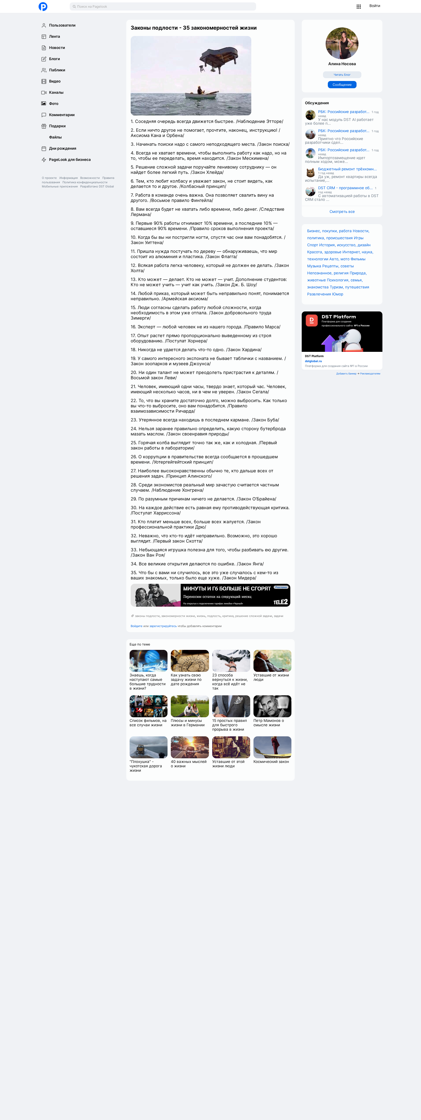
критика (228, 616)
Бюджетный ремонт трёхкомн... (347, 169)
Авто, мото (340, 259)
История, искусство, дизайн (345, 245)
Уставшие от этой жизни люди (228, 763)
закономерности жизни (178, 616)
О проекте (49, 178)
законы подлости (147, 616)
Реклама (281, 587)
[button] (359, 6)
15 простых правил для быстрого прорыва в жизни (229, 725)
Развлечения (319, 294)
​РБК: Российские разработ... (343, 112)
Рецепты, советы (338, 266)
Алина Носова (342, 63)
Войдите (137, 626)
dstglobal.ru (313, 361)
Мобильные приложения (60, 186)
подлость (214, 616)
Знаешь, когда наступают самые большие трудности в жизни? (148, 681)
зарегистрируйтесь (163, 626)
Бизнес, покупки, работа (330, 231)
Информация (68, 178)
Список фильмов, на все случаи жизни (148, 722)
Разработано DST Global (97, 186)
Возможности (90, 178)
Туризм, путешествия (349, 287)
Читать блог (342, 74)
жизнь (201, 616)
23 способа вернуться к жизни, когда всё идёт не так (230, 681)
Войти (374, 6)
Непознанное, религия (328, 273)
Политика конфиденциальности (84, 182)
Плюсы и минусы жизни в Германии (188, 722)
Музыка (314, 266)
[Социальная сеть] (50, 6)
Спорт (313, 245)
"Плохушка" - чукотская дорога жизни (146, 766)
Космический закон (271, 761)
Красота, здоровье (325, 252)
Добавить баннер (346, 373)
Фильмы (358, 259)
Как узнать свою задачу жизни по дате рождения (186, 679)
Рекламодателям (370, 373)
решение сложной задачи (253, 616)
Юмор (337, 294)
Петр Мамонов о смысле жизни (268, 722)
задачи (278, 616)
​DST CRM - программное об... (345, 188)
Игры (359, 238)
